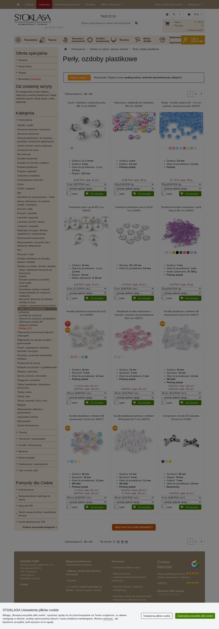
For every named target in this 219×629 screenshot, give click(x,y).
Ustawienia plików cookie (156, 615)
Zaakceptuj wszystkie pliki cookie (195, 615)
